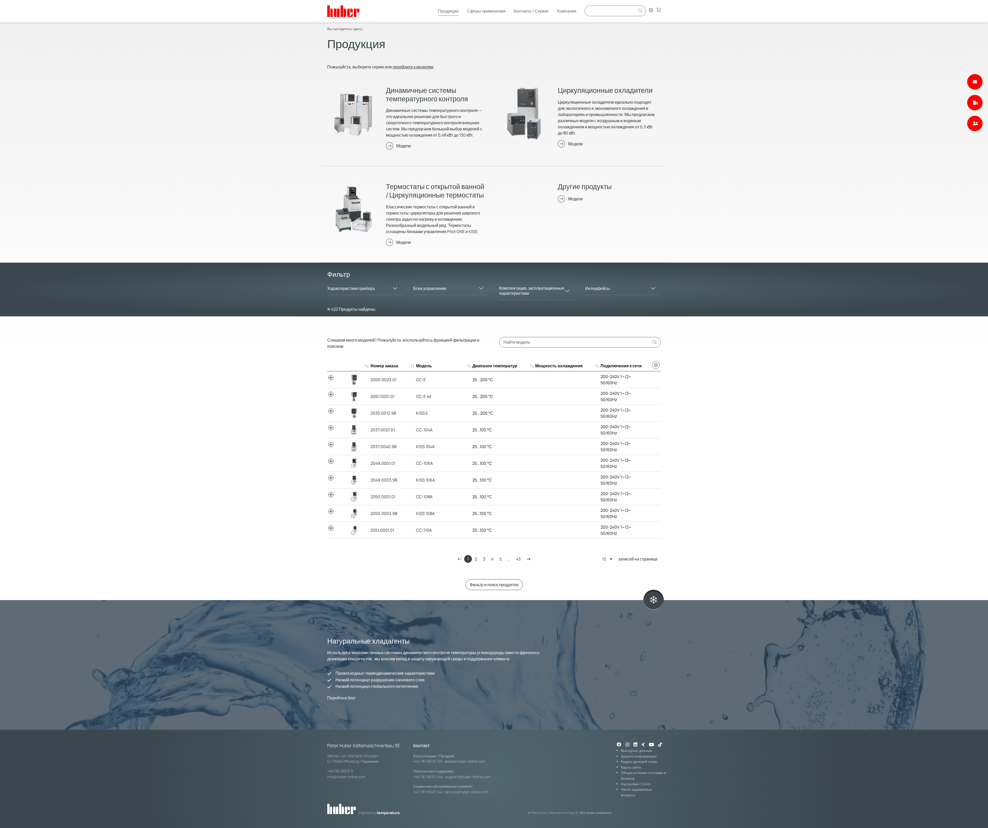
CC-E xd (423, 396)
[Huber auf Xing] (643, 745)
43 (518, 559)
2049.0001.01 (382, 463)
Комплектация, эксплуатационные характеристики (531, 290)
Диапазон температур (494, 366)
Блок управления (429, 288)
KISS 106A (425, 480)
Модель (424, 366)
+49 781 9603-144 (427, 791)
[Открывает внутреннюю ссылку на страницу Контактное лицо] (975, 123)
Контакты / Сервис (531, 11)
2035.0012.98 (383, 413)
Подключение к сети (621, 366)
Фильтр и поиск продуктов (494, 584)
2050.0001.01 (382, 497)
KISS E (422, 413)
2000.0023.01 (383, 379)
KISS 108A (425, 513)
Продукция (448, 11)
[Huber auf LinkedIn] (635, 745)
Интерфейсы (597, 288)
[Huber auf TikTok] (660, 745)
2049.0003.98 (383, 480)
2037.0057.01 (382, 430)
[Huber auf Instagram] (627, 745)
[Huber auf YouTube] (651, 745)
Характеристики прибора (351, 288)
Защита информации (639, 756)
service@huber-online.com (467, 791)
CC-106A (424, 463)
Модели (403, 146)
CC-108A (424, 497)
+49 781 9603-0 (340, 771)
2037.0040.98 (383, 446)
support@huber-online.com (467, 776)
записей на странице (638, 559)
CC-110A (424, 530)
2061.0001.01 (382, 396)
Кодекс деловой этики (639, 761)
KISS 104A (425, 446)
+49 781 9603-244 (428, 776)
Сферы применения (486, 11)
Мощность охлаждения (559, 366)
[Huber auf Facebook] (619, 745)
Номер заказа (384, 366)
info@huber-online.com (346, 776)
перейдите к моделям (413, 67)
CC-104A (424, 430)
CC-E (421, 379)
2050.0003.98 (383, 513)
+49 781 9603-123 (427, 761)
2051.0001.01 (382, 530)
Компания (566, 11)
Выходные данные (636, 750)
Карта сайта (631, 767)
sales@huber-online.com (465, 761)
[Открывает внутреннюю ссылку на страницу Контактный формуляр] (975, 82)
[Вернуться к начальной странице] (343, 11)
